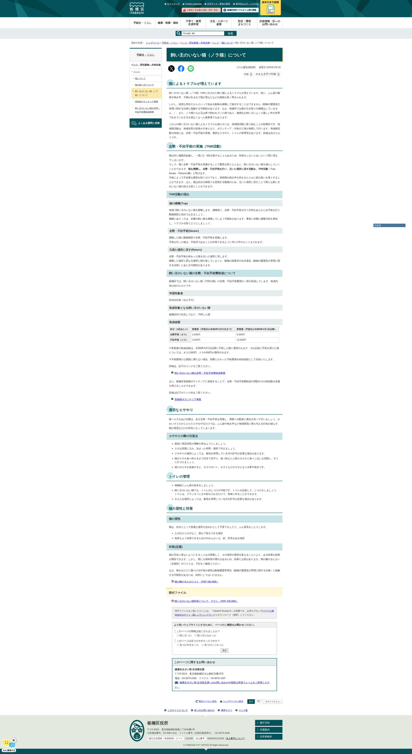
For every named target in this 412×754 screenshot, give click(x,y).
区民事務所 (266, 736)
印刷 (246, 74)
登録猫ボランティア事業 (188, 399)
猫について (227, 43)
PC (258, 701)
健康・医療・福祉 (168, 22)
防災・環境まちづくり (244, 23)
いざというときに (203, 10)
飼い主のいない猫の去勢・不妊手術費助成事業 (200, 373)
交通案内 (265, 729)
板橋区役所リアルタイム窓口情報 (241, 10)
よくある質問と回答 (149, 123)
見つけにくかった (214, 644)
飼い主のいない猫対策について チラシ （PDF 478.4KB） (206, 601)
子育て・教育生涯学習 (193, 23)
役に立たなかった (206, 635)
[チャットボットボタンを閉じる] (13, 740)
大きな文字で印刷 (266, 74)
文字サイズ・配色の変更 (218, 4)
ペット (215, 43)
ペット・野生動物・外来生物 (195, 43)
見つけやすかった (189, 644)
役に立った (186, 635)
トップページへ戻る (233, 701)
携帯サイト (226, 710)
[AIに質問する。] (9, 745)
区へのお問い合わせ (204, 710)
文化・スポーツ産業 (219, 23)
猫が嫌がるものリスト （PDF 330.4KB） (197, 581)
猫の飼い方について (144, 85)
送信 (224, 650)
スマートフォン (272, 701)
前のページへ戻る (208, 701)
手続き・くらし (143, 22)
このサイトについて (178, 710)
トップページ (152, 43)
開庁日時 (265, 722)
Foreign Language (193, 4)
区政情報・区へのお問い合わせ (270, 23)
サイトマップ (173, 4)
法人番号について (235, 738)
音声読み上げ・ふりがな (247, 4)
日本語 (377, 225)
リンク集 (243, 710)
